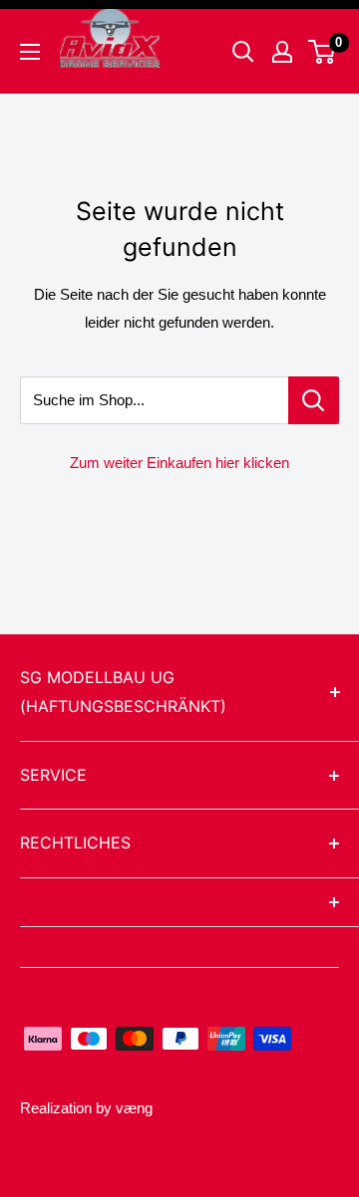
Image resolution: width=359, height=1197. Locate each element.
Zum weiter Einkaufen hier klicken (179, 462)
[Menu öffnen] (30, 52)
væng (134, 1107)
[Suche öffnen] (243, 52)
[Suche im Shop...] (313, 400)
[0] (322, 52)
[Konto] (282, 52)
